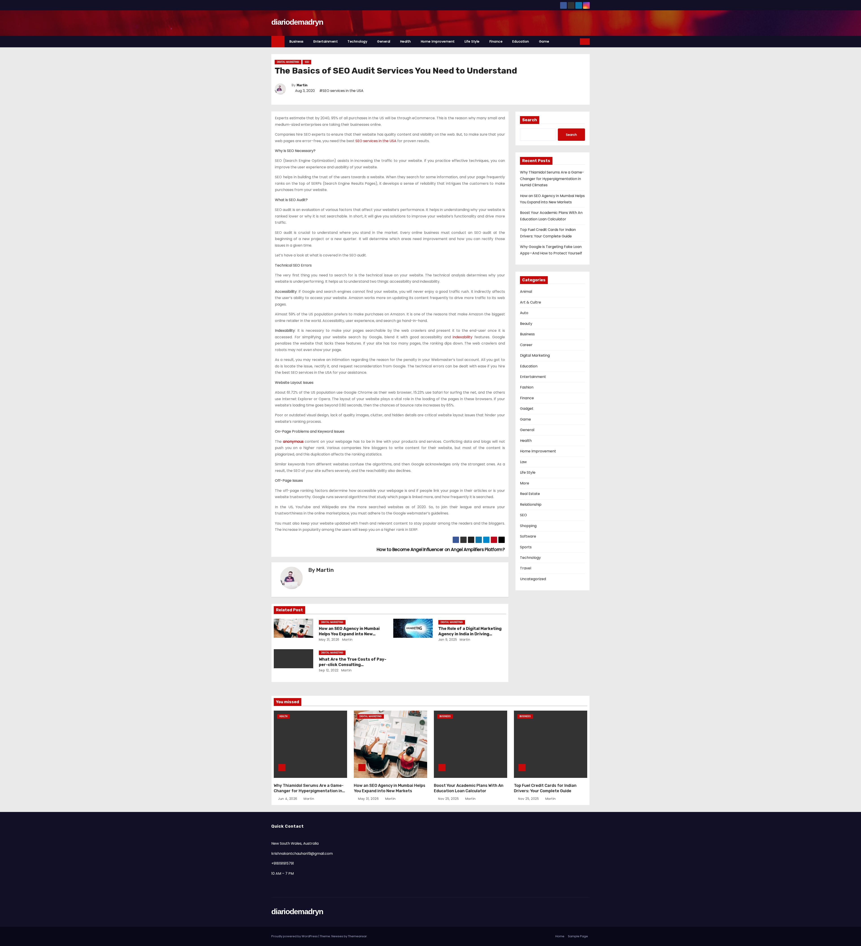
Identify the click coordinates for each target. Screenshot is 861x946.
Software (528, 536)
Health (405, 41)
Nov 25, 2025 (449, 798)
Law (523, 461)
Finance (496, 41)
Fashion (526, 387)
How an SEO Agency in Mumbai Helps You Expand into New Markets (349, 634)
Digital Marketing (288, 62)
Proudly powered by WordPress (294, 936)
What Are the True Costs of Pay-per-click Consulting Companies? (352, 665)
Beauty (526, 323)
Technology (357, 41)
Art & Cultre (530, 302)
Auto (524, 312)
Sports (526, 547)
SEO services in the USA (375, 140)
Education (520, 41)
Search (529, 119)
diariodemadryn (297, 22)
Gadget (526, 408)
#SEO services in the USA (341, 90)
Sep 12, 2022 (329, 670)
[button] (576, 41)
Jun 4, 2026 (288, 798)
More (524, 483)
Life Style (472, 41)
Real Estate (530, 493)
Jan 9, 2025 (447, 639)
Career (526, 344)
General (383, 41)
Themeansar (357, 936)
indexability (462, 337)
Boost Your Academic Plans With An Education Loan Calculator (468, 788)
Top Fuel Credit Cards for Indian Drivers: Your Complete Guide (545, 788)
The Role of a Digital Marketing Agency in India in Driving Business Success (470, 634)
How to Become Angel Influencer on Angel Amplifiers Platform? (440, 550)
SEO (307, 62)
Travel (525, 568)
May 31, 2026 (329, 639)
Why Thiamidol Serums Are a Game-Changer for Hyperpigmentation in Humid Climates (552, 179)
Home (559, 936)
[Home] (278, 41)
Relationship (530, 504)
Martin (302, 85)
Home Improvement (438, 41)
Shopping (528, 525)
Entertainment (325, 41)
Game (544, 41)
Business (296, 41)
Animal (526, 291)
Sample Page (578, 936)
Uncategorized (533, 578)
